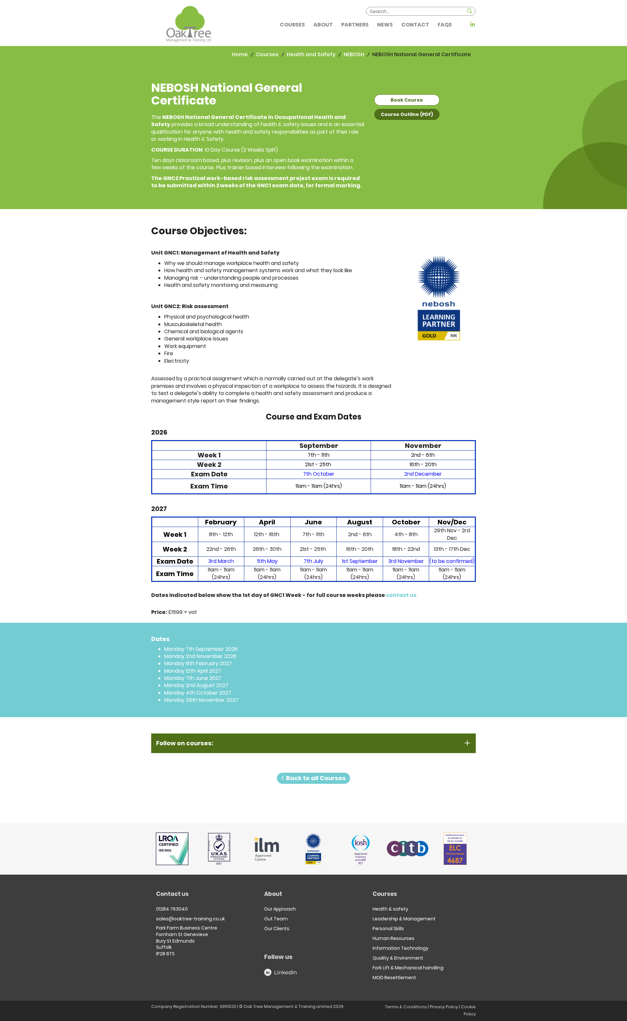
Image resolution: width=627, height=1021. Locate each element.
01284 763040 (172, 909)
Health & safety (390, 909)
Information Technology (400, 948)
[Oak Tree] (188, 24)
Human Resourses (393, 938)
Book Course (407, 100)
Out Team (276, 918)
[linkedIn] (471, 24)
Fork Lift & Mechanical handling (408, 967)
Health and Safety (311, 54)
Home (240, 54)
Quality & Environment (398, 958)
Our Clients (276, 928)
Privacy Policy (444, 1007)
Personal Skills (388, 928)
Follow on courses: (184, 743)
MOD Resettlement (394, 977)
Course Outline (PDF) (407, 114)
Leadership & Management (404, 918)
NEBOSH (354, 54)
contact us (401, 595)
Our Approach (280, 909)
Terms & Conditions (406, 1007)
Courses (267, 54)
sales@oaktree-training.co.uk (190, 918)
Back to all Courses (315, 778)
